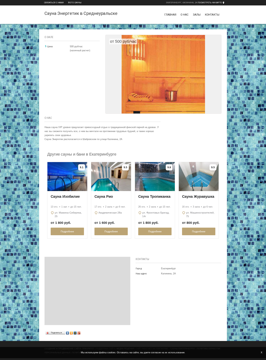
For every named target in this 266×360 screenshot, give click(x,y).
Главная (170, 14)
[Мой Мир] (75, 333)
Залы (196, 14)
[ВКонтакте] (67, 333)
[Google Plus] (79, 333)
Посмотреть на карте (210, 2)
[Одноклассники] (71, 333)
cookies (111, 352)
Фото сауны (74, 2)
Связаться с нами (54, 2)
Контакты (212, 14)
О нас (185, 14)
